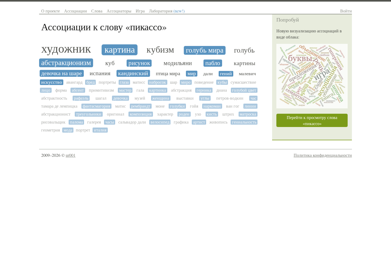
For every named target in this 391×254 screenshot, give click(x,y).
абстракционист (55, 114)
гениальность (244, 122)
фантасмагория (96, 106)
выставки (185, 98)
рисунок (139, 63)
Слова (96, 11)
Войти (346, 11)
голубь (244, 50)
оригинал (115, 114)
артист (199, 122)
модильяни (178, 63)
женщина (160, 98)
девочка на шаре (61, 73)
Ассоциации (75, 11)
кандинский (133, 73)
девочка (120, 98)
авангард (74, 82)
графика (181, 122)
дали (208, 74)
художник (66, 48)
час (253, 98)
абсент (78, 90)
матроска (248, 114)
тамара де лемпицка (59, 106)
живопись (218, 122)
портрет (83, 130)
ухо (198, 114)
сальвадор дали (132, 122)
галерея (94, 122)
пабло (212, 63)
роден (184, 114)
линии (250, 106)
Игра (140, 11)
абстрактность (54, 98)
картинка (157, 90)
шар (173, 82)
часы (109, 122)
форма (61, 90)
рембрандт (140, 106)
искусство (51, 82)
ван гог (232, 106)
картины (244, 63)
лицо (45, 90)
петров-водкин (229, 98)
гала (140, 90)
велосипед (160, 122)
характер (165, 114)
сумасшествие (243, 82)
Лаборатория (167, 11)
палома (76, 122)
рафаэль (81, 98)
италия (100, 130)
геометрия (50, 130)
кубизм (160, 49)
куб (110, 63)
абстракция (181, 90)
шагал (100, 98)
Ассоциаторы (119, 11)
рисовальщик (53, 122)
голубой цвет (244, 90)
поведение (204, 82)
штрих (228, 114)
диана (221, 90)
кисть (212, 114)
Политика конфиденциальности (323, 155)
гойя (194, 106)
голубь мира (204, 50)
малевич (247, 74)
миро (185, 82)
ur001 (71, 155)
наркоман (212, 106)
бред (90, 82)
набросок (157, 82)
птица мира (168, 73)
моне (160, 106)
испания (100, 73)
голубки (177, 106)
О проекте (50, 11)
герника (204, 90)
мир (192, 74)
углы (205, 98)
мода (68, 130)
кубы (222, 82)
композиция (141, 114)
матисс (139, 82)
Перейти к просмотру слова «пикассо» (312, 120)
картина (120, 49)
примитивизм (101, 90)
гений (226, 74)
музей (140, 98)
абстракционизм (66, 62)
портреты (107, 82)
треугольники (88, 114)
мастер (125, 90)
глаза (124, 82)
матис (120, 106)
